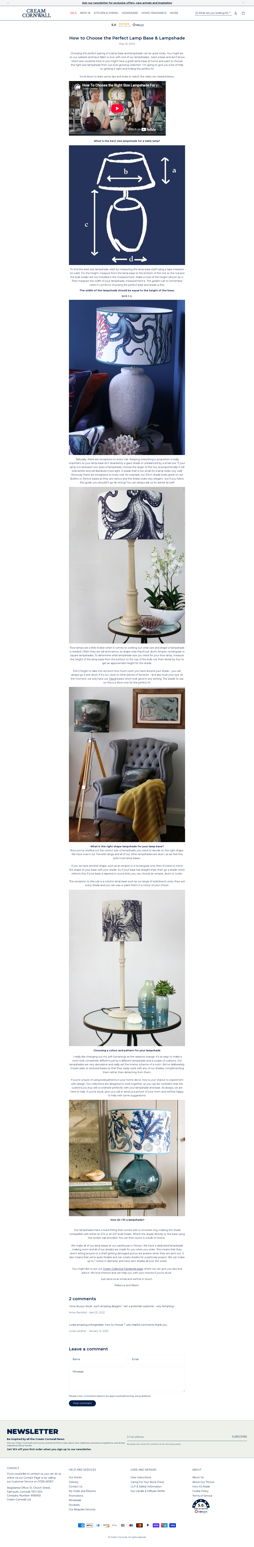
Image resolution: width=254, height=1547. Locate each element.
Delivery (74, 1482)
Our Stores (75, 1477)
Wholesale (75, 1500)
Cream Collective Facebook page (123, 1268)
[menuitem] (73, 13)
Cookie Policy (200, 1491)
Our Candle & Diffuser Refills (148, 1491)
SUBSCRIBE (239, 1436)
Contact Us (75, 1486)
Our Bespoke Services (82, 1509)
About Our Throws (203, 1482)
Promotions (76, 1495)
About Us (198, 1477)
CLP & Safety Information (146, 1486)
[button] (127, 24)
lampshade (136, 53)
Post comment (82, 1403)
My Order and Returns (82, 1491)
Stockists (74, 1504)
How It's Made (201, 1486)
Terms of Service (202, 1495)
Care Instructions (141, 1477)
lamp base (117, 53)
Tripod (112, 678)
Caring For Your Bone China (147, 1482)
